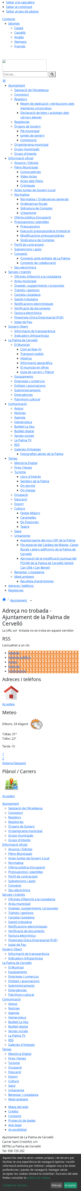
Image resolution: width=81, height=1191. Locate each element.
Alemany (20, 42)
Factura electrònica (22, 935)
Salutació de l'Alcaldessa (25, 808)
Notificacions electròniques (27, 926)
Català (18, 28)
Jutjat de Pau (17, 945)
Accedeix (8, 704)
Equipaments (17, 972)
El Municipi (16, 967)
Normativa (15, 863)
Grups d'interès (19, 840)
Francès (19, 46)
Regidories (16, 822)
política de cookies (38, 1177)
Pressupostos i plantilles (25, 872)
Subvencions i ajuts (22, 881)
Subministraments (21, 985)
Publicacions (17, 671)
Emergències (17, 990)
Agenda (13, 653)
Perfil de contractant (23, 876)
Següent (20, 763)
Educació (14, 1072)
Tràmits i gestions (21, 913)
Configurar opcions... (16, 1185)
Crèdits (13, 1111)
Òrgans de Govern (21, 826)
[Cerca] (52, 74)
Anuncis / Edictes (20, 849)
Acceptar (70, 1185)
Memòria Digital (19, 1054)
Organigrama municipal (25, 831)
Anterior (8, 763)
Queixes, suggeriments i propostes (33, 908)
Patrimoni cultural (21, 995)
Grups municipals (20, 835)
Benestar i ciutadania (23, 1095)
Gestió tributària (20, 922)
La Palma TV (16, 1036)
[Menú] (4, 81)
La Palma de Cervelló (17, 963)
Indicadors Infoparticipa (25, 958)
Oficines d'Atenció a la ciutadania (31, 899)
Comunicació (11, 999)
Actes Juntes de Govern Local (28, 858)
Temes (6, 1049)
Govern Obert (12, 949)
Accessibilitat (17, 1130)
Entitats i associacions (24, 981)
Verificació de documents (26, 931)
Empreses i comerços (23, 976)
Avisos (12, 662)
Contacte (8, 19)
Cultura (13, 1081)
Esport (13, 1076)
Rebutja (56, 1185)
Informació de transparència (28, 954)
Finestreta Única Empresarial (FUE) (32, 940)
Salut (11, 1086)
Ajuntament (19, 600)
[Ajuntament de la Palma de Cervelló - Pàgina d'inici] (24, 65)
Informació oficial (14, 845)
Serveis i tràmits (13, 895)
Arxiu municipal (19, 904)
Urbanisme (16, 1090)
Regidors (14, 817)
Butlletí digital (18, 1026)
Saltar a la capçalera (20, 2)
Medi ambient (18, 1099)
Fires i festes (17, 1058)
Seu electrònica (19, 890)
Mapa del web (18, 1107)
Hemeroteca (17, 1017)
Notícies (14, 666)
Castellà (19, 33)
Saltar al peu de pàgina (22, 11)
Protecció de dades (22, 1120)
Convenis (14, 885)
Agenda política (19, 657)
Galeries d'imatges (21, 1045)
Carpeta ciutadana (21, 917)
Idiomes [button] (14, 23)
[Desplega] (31, 600)
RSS (11, 1040)
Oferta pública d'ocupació (26, 867)
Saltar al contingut (19, 7)
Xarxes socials (18, 1031)
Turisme (14, 1063)
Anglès (19, 37)
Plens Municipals (20, 854)
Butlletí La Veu (18, 1022)
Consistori (15, 813)
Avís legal (14, 1125)
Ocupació (15, 1067)
